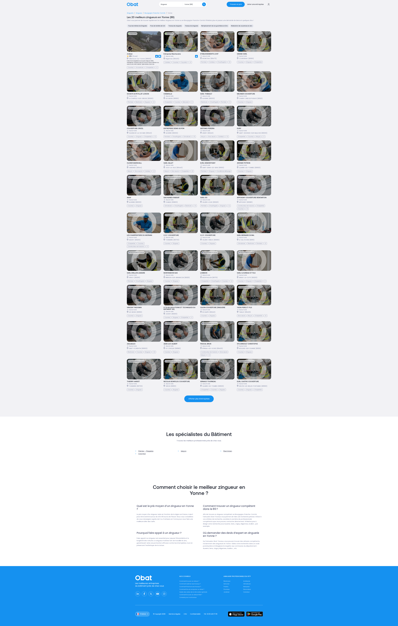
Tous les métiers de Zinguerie (137, 26)
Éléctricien (227, 581)
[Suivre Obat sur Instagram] (164, 593)
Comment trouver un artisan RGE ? (190, 595)
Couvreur (142, 454)
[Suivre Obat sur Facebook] (144, 593)
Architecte (246, 581)
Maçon (183, 451)
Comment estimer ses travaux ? (190, 584)
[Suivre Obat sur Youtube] (157, 593)
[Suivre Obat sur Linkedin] (137, 593)
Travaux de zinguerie (175, 26)
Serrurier (226, 584)
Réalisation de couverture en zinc (241, 26)
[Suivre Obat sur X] (150, 593)
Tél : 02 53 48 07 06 (210, 614)
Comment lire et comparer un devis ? (191, 589)
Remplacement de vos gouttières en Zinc (214, 26)
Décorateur (247, 589)
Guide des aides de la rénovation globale (193, 592)
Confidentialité (195, 614)
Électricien (227, 451)
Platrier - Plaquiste (145, 451)
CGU (185, 614)
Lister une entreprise (255, 4)
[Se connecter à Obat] (268, 4)
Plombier (227, 589)
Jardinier (226, 592)
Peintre (226, 587)
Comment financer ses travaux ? (190, 587)
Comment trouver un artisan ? (189, 581)
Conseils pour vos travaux (188, 597)
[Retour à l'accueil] (132, 4)
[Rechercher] (204, 4)
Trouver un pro (236, 4)
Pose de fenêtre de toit (157, 26)
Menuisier (246, 587)
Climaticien (247, 584)
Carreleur (246, 592)
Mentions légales (174, 614)
